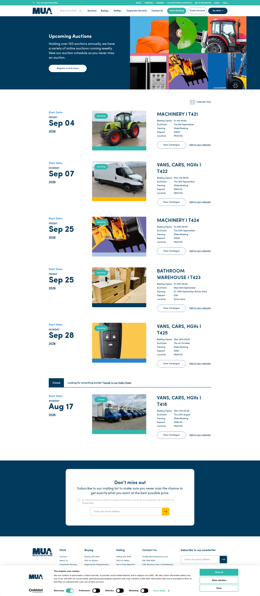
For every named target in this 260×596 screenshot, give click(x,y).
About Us (64, 561)
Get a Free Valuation (125, 565)
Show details (159, 590)
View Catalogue (171, 145)
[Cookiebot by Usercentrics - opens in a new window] (36, 591)
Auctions (92, 11)
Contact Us (157, 11)
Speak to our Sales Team (117, 382)
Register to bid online (68, 68)
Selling (117, 11)
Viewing (160, 2)
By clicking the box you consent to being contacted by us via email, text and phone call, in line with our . (128, 501)
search (80, 11)
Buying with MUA (92, 557)
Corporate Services (136, 11)
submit (165, 511)
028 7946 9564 (47, 2)
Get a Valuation (203, 2)
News (138, 2)
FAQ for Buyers (91, 561)
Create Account (197, 11)
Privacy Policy (88, 503)
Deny (219, 588)
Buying (104, 11)
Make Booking (177, 11)
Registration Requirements (96, 565)
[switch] (96, 590)
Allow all (219, 572)
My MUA (217, 11)
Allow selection (219, 580)
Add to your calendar (200, 145)
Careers (148, 2)
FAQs (216, 2)
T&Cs (224, 2)
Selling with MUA (123, 557)
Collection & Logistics (179, 2)
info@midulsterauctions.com (155, 557)
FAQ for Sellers (123, 561)
